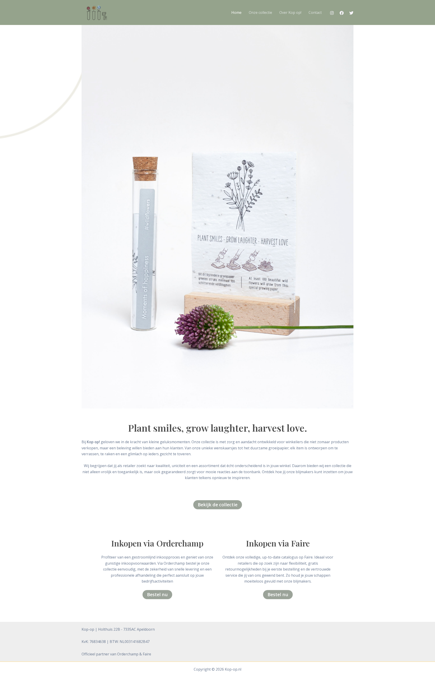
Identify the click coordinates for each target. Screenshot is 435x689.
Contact (315, 12)
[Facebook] (342, 13)
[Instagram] (332, 13)
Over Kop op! (290, 12)
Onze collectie (260, 12)
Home (236, 12)
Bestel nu (157, 594)
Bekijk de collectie (217, 505)
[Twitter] (351, 13)
